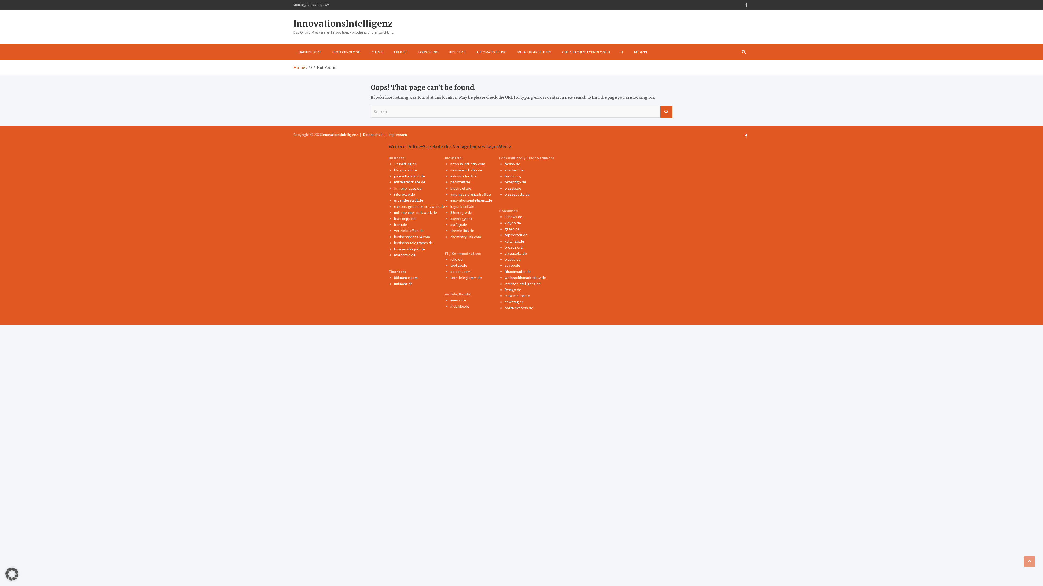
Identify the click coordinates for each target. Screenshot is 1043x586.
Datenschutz (373, 134)
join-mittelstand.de (409, 176)
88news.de (513, 216)
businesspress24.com (412, 236)
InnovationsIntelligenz (343, 23)
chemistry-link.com (465, 236)
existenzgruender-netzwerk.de (419, 206)
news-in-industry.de (466, 170)
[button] (12, 574)
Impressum (398, 134)
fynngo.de (513, 289)
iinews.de (458, 300)
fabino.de (512, 163)
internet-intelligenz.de (523, 283)
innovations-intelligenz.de (471, 200)
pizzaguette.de (517, 194)
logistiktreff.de (462, 206)
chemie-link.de (462, 230)
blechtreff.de (460, 188)
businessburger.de (409, 249)
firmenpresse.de (408, 188)
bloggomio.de (405, 170)
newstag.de (514, 302)
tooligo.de (458, 265)
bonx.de (400, 224)
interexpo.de (404, 194)
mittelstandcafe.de (409, 182)
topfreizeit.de (516, 235)
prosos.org (514, 247)
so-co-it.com (460, 271)
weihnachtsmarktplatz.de (525, 277)
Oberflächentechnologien (586, 52)
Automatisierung (491, 52)
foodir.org (513, 176)
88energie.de (461, 212)
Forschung (428, 52)
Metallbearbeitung (534, 52)
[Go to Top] (1029, 561)
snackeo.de (514, 170)
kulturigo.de (514, 241)
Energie (400, 52)
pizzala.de (513, 188)
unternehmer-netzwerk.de (415, 212)
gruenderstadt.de (408, 200)
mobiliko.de (459, 306)
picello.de (513, 259)
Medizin (640, 52)
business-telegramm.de (413, 242)
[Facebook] (746, 5)
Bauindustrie (310, 52)
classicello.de (516, 253)
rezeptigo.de (515, 182)
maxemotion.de (517, 295)
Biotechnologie (346, 52)
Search (666, 112)
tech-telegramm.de (466, 277)
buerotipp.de (405, 218)
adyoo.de (512, 265)
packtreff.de (460, 182)
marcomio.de (405, 255)
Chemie (377, 52)
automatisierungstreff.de (470, 194)
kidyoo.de (513, 223)
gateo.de (512, 229)
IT (622, 52)
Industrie (457, 52)
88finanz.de (403, 283)
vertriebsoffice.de (409, 230)
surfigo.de (458, 224)
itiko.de (456, 259)
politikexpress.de (519, 307)
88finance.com (406, 277)
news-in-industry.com (467, 163)
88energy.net (461, 218)
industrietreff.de (463, 176)
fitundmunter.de (518, 271)
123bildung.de (405, 163)
